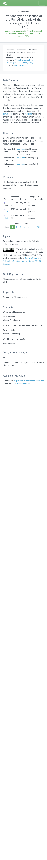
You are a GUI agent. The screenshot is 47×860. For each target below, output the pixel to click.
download (21, 149)
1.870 (6, 218)
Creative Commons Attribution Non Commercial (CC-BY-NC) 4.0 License (22, 261)
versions (28, 114)
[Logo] (5, 3)
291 (38, 227)
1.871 (6, 212)
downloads (8, 114)
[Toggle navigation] (41, 3)
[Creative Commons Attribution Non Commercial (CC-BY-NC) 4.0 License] (8, 250)
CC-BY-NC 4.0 (18, 65)
